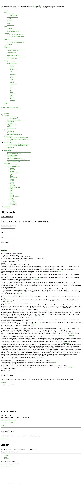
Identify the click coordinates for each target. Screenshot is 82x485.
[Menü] (1, 114)
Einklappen (58, 271)
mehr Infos (3, 382)
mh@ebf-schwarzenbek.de (7, 466)
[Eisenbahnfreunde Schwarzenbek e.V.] (41, 3)
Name (2, 227)
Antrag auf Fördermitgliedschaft (8, 422)
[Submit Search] (22, 370)
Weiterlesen (66, 343)
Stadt (2, 232)
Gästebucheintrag (5, 242)
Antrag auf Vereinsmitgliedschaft (8, 420)
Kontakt (32, 6)
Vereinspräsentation (5, 438)
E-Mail (3, 237)
